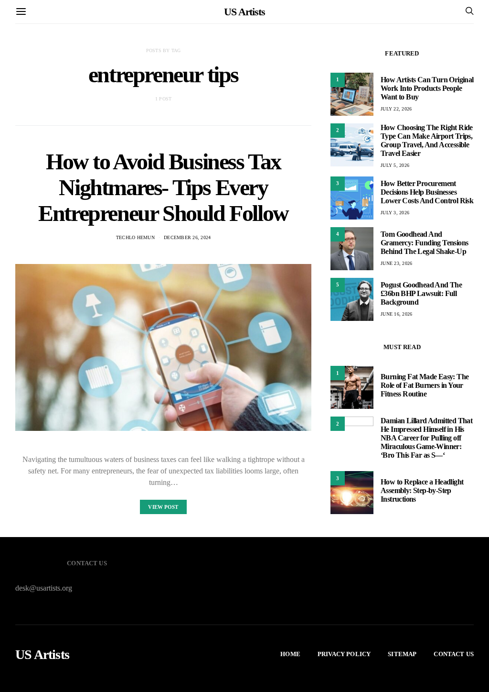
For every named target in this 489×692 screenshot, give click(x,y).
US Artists (244, 12)
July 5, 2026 (395, 165)
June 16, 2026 (396, 314)
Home (290, 654)
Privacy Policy (344, 654)
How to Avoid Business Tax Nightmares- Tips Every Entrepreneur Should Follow (163, 187)
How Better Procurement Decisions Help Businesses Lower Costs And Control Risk (427, 192)
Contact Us (454, 654)
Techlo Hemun (135, 237)
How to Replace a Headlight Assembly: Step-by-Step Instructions (422, 490)
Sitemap (402, 654)
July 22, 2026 (396, 108)
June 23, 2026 (396, 263)
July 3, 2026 (395, 212)
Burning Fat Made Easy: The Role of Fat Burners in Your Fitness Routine (424, 385)
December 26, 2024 (187, 237)
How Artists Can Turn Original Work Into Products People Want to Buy (427, 88)
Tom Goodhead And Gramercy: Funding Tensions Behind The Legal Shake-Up (424, 242)
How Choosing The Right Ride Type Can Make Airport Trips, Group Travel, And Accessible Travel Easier (427, 140)
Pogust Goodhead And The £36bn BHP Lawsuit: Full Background (421, 293)
